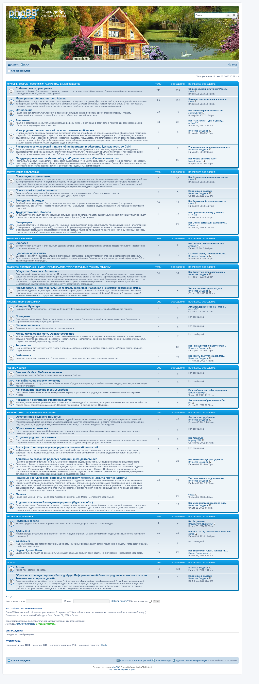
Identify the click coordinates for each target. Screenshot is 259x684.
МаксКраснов (195, 161)
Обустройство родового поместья (38, 416)
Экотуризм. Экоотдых (30, 200)
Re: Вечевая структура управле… (206, 459)
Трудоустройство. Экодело (33, 212)
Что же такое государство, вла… (206, 288)
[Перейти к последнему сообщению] (195, 91)
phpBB (115, 667)
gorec (191, 534)
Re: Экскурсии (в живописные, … (207, 201)
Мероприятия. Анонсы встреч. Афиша (41, 98)
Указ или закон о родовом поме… (207, 478)
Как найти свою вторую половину (38, 380)
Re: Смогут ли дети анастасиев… (206, 272)
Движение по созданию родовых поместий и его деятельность (57, 459)
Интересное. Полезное (20, 516)
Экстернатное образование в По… (207, 400)
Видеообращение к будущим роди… (208, 390)
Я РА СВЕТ (194, 215)
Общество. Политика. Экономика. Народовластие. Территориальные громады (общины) (59, 267)
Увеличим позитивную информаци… (209, 147)
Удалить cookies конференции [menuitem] (191, 660)
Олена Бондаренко (198, 553)
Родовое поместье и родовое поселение (31, 412)
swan (191, 91)
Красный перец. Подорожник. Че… (207, 253)
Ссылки (15, 64)
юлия (191, 203)
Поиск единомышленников (33, 176)
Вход (9, 596)
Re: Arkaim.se (195, 438)
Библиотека (23, 355)
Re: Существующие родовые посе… (208, 177)
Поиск (228, 15)
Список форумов (21, 660)
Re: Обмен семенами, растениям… (207, 222)
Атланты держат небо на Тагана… (207, 307)
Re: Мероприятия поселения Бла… (207, 503)
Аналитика (23, 120)
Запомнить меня (139, 601)
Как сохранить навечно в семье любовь (42, 389)
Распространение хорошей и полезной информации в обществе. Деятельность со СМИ (73, 146)
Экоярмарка (24, 222)
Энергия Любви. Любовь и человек (39, 372)
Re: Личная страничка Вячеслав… (207, 346)
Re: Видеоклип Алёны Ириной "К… (208, 550)
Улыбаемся (23, 541)
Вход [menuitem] (234, 64)
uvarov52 (193, 309)
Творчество (23, 345)
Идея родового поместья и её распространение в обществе (55, 130)
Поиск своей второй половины (36, 190)
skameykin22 (195, 113)
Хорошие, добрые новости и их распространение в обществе (43, 84)
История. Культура (28, 306)
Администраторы (25, 624)
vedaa (191, 494)
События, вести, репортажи (34, 88)
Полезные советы (27, 520)
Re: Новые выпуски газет (202, 158)
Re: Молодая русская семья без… (207, 110)
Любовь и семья (16, 368)
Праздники (23, 316)
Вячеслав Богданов (198, 131)
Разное (11, 563)
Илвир (191, 225)
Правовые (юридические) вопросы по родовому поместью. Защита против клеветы (71, 477)
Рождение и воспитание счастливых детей (44, 399)
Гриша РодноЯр (196, 392)
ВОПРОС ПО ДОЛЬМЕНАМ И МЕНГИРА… (211, 531)
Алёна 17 (193, 123)
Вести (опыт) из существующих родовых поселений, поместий (57, 447)
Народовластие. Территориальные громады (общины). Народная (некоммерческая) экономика (78, 287)
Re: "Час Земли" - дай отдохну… (206, 120)
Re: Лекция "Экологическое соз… (207, 243)
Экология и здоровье (19, 238)
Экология (22, 243)
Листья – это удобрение (201, 417)
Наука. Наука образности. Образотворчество (45, 333)
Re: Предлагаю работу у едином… (207, 212)
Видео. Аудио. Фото (29, 550)
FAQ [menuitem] (26, 64)
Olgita (104, 645)
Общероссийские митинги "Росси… (208, 89)
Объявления (24, 110)
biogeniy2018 (194, 440)
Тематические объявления (23, 172)
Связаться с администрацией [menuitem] (135, 660)
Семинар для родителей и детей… (207, 99)
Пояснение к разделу (200, 191)
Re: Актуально (196, 521)
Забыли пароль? (119, 601)
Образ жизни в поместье (32, 428)
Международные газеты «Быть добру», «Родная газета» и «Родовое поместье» (67, 158)
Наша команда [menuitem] (163, 660)
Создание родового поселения (36, 437)
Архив (20, 567)
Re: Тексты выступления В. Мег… (206, 356)
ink (189, 403)
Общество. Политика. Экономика (37, 271)
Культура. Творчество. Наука (23, 302)
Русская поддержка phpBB (122, 669)
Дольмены (23, 530)
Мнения (21, 494)
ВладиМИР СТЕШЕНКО (200, 524)
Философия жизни (28, 325)
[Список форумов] (24, 13)
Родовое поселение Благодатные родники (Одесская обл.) (54, 502)
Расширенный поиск (234, 15)
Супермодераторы (46, 624)
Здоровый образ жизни (31, 253)
